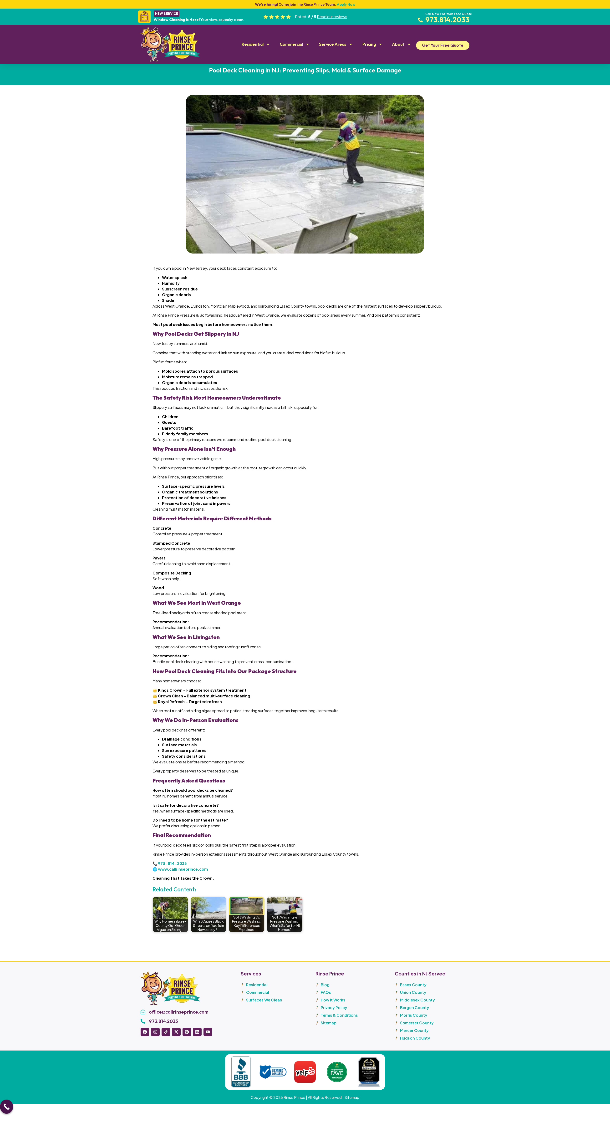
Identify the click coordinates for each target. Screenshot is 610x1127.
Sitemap (351, 1097)
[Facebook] (145, 1032)
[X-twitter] (176, 1032)
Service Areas (332, 44)
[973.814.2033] (143, 1021)
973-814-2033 (172, 863)
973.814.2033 (163, 1021)
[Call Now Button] (6, 1108)
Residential (253, 44)
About (398, 44)
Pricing (369, 44)
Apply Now (346, 4)
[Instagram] (155, 1032)
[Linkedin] (197, 1032)
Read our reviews (332, 16)
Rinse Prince (294, 1097)
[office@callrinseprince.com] (143, 1012)
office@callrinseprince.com (178, 1012)
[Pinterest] (187, 1032)
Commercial (291, 44)
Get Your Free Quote (442, 45)
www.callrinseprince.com (183, 869)
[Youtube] (207, 1032)
